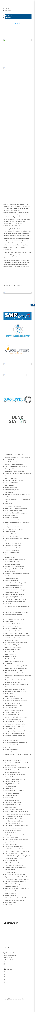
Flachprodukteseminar (12, 982)
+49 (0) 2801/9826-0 (12, 962)
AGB (30, 1004)
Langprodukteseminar (12, 980)
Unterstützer (8, 15)
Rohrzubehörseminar (12, 977)
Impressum (8, 10)
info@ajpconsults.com (12, 964)
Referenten (8, 17)
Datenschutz (8, 13)
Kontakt (7, 8)
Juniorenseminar (11, 972)
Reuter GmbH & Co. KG (26, 931)
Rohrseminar (10, 975)
